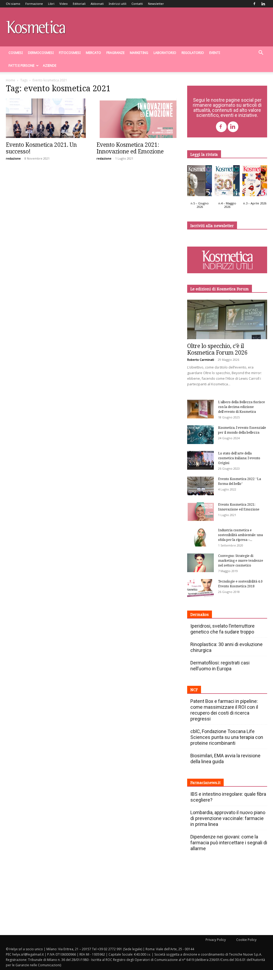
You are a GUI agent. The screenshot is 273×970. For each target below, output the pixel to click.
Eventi (214, 52)
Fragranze (115, 52)
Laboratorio (165, 52)
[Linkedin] (263, 3)
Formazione (34, 4)
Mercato (93, 52)
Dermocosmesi (41, 52)
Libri (51, 4)
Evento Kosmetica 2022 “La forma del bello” (239, 481)
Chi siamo (13, 4)
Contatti (137, 4)
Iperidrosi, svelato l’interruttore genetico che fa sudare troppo (222, 629)
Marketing (139, 52)
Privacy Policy (216, 939)
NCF (194, 689)
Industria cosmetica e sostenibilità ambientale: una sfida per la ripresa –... (240, 535)
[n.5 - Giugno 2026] (199, 182)
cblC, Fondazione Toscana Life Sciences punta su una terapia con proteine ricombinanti (226, 737)
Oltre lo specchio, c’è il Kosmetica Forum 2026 (217, 349)
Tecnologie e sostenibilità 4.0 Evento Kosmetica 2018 (240, 583)
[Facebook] (254, 3)
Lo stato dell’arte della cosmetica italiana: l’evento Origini (239, 458)
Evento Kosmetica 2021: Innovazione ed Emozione (130, 148)
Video (63, 4)
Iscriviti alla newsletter (212, 225)
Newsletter (156, 4)
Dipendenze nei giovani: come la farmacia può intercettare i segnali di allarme (228, 842)
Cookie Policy (246, 939)
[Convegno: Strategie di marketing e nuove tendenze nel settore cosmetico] (200, 562)
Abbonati (97, 4)
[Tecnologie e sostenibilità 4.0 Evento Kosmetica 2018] (200, 588)
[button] (260, 53)
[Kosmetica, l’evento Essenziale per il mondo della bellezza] (200, 434)
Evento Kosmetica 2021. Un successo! (41, 148)
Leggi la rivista (204, 154)
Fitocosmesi (70, 52)
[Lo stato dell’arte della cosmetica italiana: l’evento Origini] (200, 460)
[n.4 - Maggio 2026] (227, 182)
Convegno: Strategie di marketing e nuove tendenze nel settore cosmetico (240, 560)
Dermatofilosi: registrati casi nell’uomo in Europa (220, 665)
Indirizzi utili (117, 4)
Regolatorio (193, 52)
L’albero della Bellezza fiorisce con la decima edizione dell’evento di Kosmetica (241, 407)
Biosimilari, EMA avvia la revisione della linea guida (225, 758)
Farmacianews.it (205, 782)
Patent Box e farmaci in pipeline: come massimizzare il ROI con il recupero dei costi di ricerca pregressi (224, 710)
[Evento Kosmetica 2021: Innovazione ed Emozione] (136, 118)
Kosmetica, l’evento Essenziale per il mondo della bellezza (242, 430)
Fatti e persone (21, 65)
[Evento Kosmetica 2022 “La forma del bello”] (200, 486)
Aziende (49, 65)
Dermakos (199, 614)
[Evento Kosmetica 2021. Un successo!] (46, 118)
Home (10, 80)
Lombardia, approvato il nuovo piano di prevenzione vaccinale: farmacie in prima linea (227, 818)
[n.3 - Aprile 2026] (254, 182)
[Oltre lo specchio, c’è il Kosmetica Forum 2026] (227, 319)
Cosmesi (16, 52)
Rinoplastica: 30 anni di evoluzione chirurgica (226, 647)
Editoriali (79, 4)
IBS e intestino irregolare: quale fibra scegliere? (228, 797)
